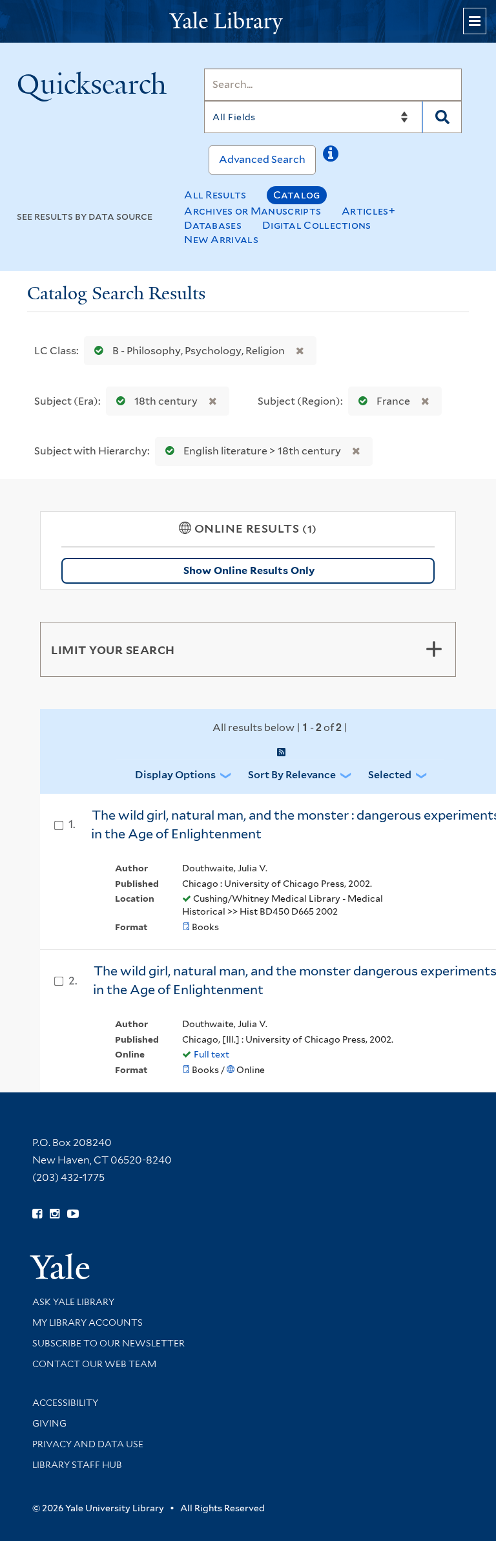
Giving (49, 1423)
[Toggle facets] (434, 649)
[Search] (442, 117)
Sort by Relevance (292, 775)
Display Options (175, 775)
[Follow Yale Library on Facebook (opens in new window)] (37, 1214)
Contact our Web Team (94, 1364)
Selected (389, 775)
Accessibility (65, 1403)
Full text (211, 1054)
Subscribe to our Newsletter (108, 1343)
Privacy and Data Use (87, 1444)
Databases (213, 225)
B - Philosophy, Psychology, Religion (198, 351)
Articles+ (368, 211)
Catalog (296, 195)
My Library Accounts (87, 1322)
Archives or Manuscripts (252, 211)
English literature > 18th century (262, 451)
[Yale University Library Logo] (248, 21)
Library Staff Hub (77, 1465)
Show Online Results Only (249, 570)
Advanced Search (262, 159)
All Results (215, 195)
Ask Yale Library (73, 1302)
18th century (166, 401)
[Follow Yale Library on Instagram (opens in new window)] (54, 1214)
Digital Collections (316, 225)
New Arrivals (221, 239)
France (393, 401)
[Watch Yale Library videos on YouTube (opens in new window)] (73, 1214)
